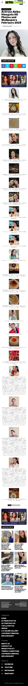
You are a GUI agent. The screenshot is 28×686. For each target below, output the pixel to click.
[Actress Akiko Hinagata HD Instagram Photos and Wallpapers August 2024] (7, 558)
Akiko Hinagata (16, 505)
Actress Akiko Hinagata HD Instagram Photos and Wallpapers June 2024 (20, 589)
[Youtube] (2, 667)
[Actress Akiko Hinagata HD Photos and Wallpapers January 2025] (21, 537)
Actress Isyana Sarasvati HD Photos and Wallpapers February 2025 (6, 605)
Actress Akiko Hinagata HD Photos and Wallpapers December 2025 (6, 546)
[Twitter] (7, 66)
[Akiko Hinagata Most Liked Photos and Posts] (21, 558)
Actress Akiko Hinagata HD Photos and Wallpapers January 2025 (19, 546)
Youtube (9, 667)
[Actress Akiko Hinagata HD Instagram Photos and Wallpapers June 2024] (21, 579)
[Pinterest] (12, 66)
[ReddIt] (20, 66)
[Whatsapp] (2, 673)
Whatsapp (9, 674)
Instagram (9, 670)
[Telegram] (24, 66)
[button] (14, 94)
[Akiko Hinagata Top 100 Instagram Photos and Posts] (7, 579)
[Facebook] (3, 66)
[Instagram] (2, 670)
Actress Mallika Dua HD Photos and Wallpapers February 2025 (21, 605)
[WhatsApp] (16, 66)
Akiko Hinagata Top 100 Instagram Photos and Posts (7, 588)
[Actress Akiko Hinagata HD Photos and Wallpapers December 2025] (7, 537)
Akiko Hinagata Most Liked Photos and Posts (20, 567)
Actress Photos (6, 9)
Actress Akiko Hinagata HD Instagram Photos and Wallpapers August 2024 (7, 568)
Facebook (9, 664)
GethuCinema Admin (7, 26)
